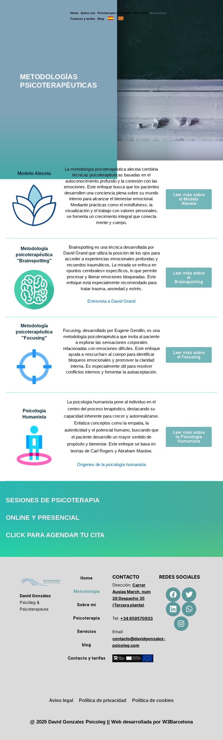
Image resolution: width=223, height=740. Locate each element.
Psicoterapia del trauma (115, 13)
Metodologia (158, 13)
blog (86, 644)
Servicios (141, 13)
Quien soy (88, 13)
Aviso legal (61, 700)
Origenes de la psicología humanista (111, 464)
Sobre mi (86, 604)
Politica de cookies (153, 700)
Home (74, 13)
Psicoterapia (86, 618)
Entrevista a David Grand (111, 301)
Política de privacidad (102, 700)
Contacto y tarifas (82, 18)
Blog (101, 18)
